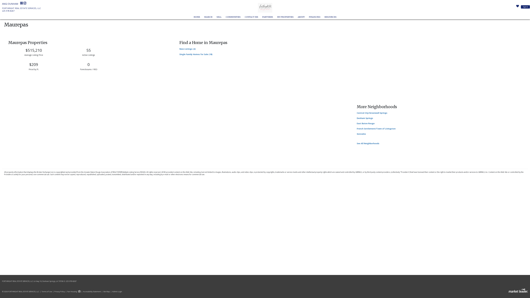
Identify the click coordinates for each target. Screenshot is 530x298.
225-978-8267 (8, 11)
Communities (233, 17)
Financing (314, 17)
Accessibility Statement (92, 292)
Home (197, 17)
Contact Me (251, 17)
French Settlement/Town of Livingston (376, 128)
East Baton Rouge (366, 123)
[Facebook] (24, 3)
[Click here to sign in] (517, 6)
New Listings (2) (187, 49)
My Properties (285, 17)
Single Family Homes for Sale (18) (195, 54)
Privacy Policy (59, 292)
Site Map (106, 292)
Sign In (525, 7)
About (301, 17)
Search (208, 17)
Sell (219, 17)
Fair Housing (72, 291)
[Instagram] (21, 3)
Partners (267, 17)
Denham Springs (365, 118)
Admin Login (117, 292)
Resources (330, 17)
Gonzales (361, 134)
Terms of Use (47, 292)
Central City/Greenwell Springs (372, 113)
